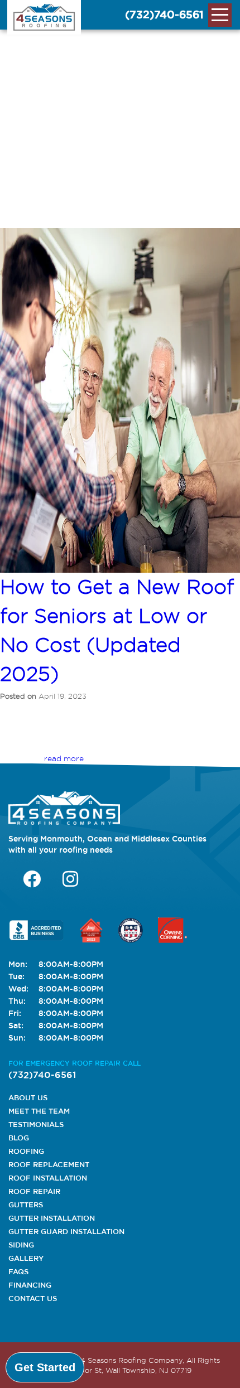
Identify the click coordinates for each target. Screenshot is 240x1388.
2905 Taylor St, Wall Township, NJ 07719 (121, 1370)
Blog (18, 1138)
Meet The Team (39, 1111)
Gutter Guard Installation (66, 1231)
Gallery (26, 1258)
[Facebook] (32, 879)
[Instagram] (70, 879)
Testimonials (36, 1124)
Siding (21, 1245)
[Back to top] (222, 1367)
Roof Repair (34, 1191)
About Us (27, 1097)
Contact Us (32, 1298)
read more (64, 758)
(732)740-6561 (164, 14)
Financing (29, 1285)
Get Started (45, 1367)
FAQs (18, 1271)
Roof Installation (47, 1178)
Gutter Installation (51, 1218)
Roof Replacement (48, 1164)
